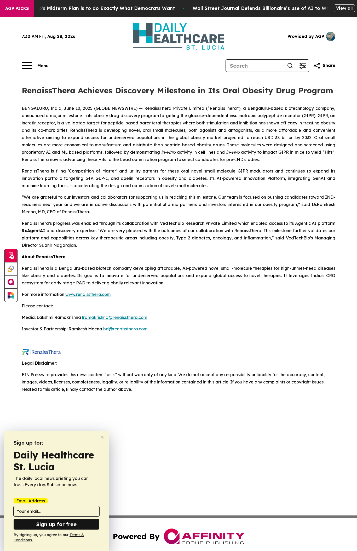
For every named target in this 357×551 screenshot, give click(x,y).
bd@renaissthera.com (125, 328)
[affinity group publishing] (11, 282)
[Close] (102, 437)
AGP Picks (17, 8)
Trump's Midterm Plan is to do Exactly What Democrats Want (100, 8)
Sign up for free (56, 524)
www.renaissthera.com (88, 294)
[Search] (290, 66)
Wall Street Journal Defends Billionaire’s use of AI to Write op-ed (272, 8)
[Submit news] (11, 255)
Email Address (30, 500)
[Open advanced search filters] (302, 66)
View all (344, 8)
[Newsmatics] (11, 295)
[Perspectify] (11, 269)
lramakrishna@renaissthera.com (114, 317)
